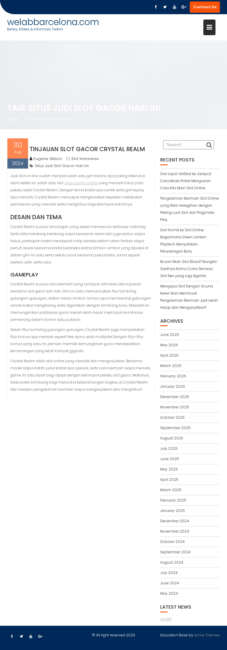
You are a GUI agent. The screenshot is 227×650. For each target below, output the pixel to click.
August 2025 (171, 438)
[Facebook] (155, 7)
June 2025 (169, 458)
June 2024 (169, 583)
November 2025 (174, 407)
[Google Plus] (184, 7)
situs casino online (81, 182)
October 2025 (172, 417)
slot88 (165, 619)
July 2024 (169, 572)
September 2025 (175, 427)
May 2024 (169, 593)
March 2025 (170, 489)
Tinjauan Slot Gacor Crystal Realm (87, 149)
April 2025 (169, 479)
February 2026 (173, 376)
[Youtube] (174, 7)
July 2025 (169, 448)
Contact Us (204, 7)
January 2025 (172, 510)
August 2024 (171, 562)
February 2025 (173, 500)
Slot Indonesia (85, 158)
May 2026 (169, 344)
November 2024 (174, 531)
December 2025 (174, 396)
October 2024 (172, 541)
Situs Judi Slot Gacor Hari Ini (62, 166)
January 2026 (172, 386)
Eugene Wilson (48, 158)
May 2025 (169, 469)
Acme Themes (207, 635)
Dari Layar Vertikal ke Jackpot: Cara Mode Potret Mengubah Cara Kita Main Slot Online (186, 180)
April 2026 (169, 355)
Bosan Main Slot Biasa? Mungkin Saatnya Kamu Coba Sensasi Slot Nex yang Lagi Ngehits (188, 268)
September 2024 (175, 551)
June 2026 (169, 334)
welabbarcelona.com (53, 22)
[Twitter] (165, 7)
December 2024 (174, 520)
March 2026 (170, 365)
